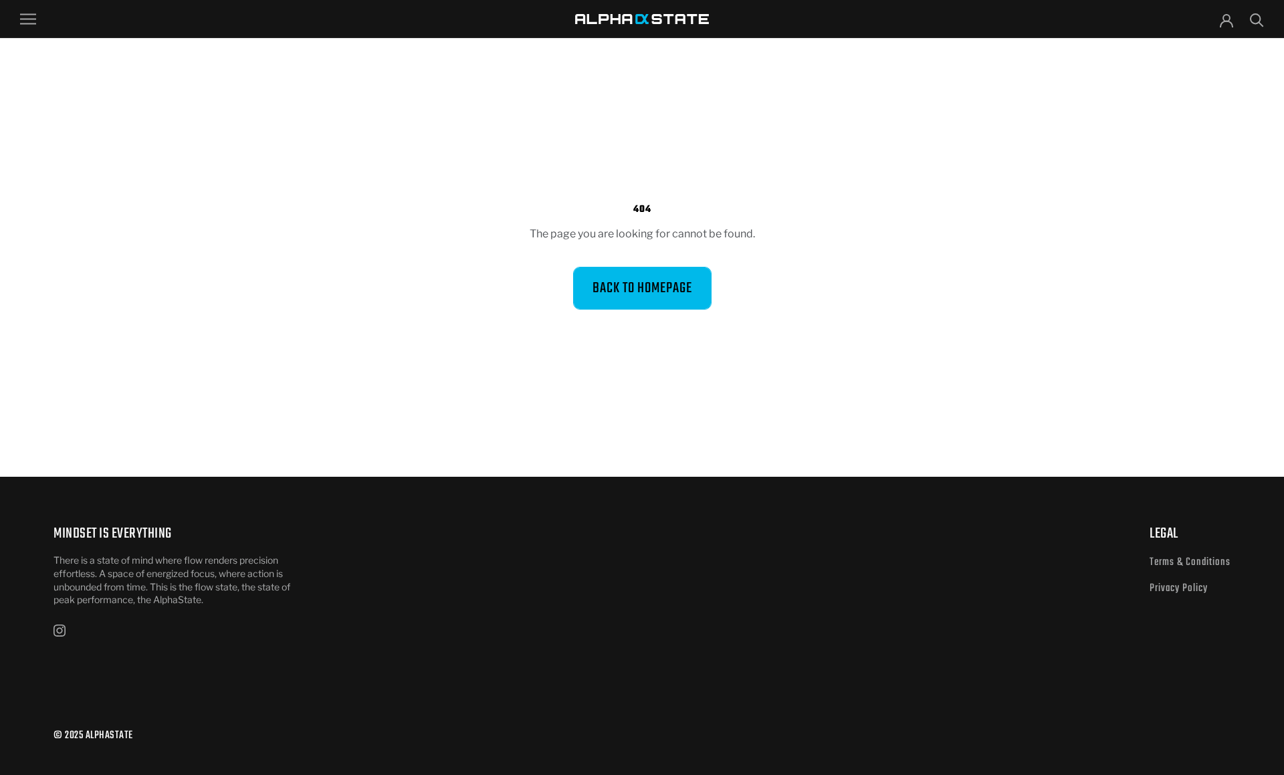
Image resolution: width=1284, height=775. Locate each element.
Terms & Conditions (1190, 562)
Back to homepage (642, 288)
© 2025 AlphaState (93, 735)
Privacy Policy (1179, 588)
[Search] (1257, 19)
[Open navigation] (28, 19)
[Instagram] (60, 630)
